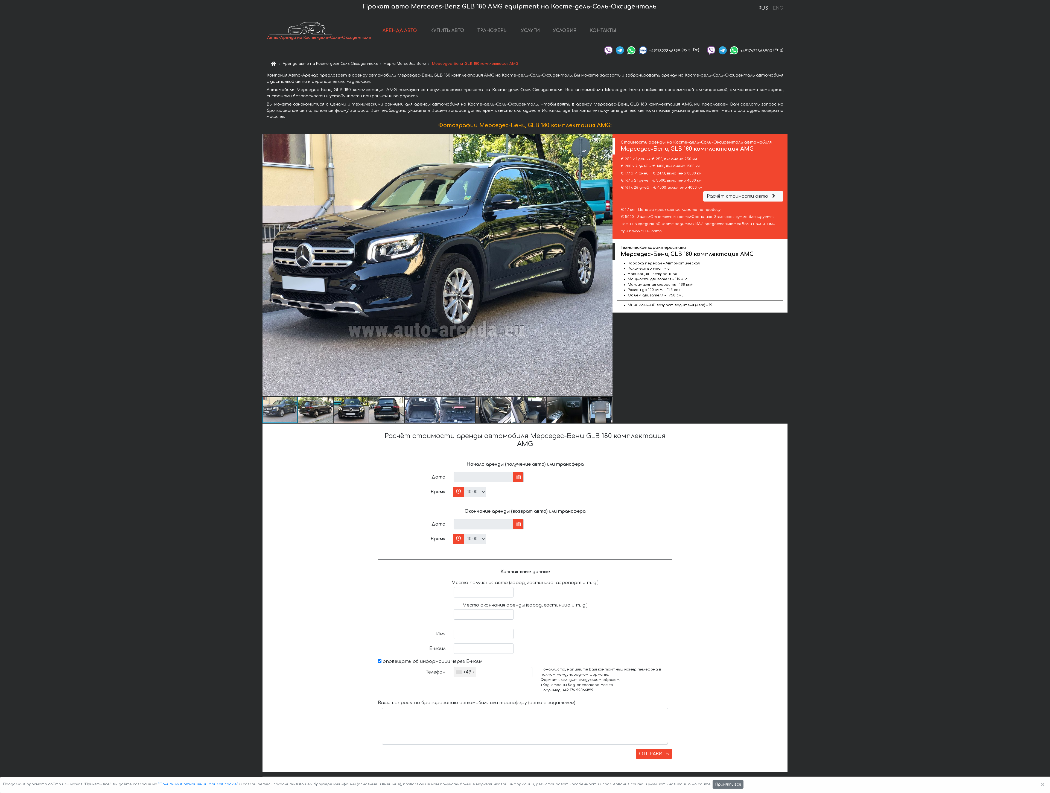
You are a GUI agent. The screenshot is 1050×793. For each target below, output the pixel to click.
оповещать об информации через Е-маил (431, 661)
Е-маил (437, 648)
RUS (763, 8)
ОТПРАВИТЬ (654, 753)
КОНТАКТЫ (603, 30)
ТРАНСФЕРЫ (492, 30)
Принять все (728, 784)
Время (438, 491)
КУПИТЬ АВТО (447, 30)
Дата (438, 477)
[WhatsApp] (631, 50)
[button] (607, 265)
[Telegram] (620, 50)
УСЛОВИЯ (564, 30)
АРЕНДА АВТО (400, 30)
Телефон (435, 672)
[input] (484, 477)
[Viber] (608, 50)
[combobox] (465, 672)
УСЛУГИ (530, 30)
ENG (778, 8)
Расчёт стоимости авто (738, 196)
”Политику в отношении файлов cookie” (198, 784)
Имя (440, 633)
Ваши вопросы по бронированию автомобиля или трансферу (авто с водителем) (476, 702)
